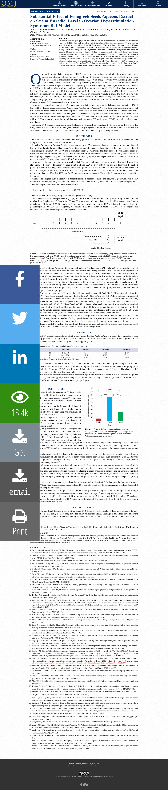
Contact (97, 766)
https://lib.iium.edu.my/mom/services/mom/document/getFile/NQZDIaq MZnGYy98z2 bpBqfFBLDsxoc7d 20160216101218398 (79, 663)
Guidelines (89, 766)
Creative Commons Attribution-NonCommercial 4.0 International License (92, 776)
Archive (81, 766)
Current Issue (72, 766)
